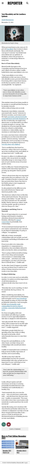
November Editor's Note (21, 452)
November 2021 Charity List (7, 452)
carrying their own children (11, 144)
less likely (10, 49)
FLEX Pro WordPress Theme (13, 462)
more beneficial (21, 298)
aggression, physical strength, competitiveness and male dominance (14, 118)
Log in (25, 462)
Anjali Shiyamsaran (8, 20)
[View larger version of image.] (15, 33)
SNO (23, 462)
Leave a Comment (15, 429)
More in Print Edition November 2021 (14, 437)
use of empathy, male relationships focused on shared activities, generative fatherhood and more (14, 307)
